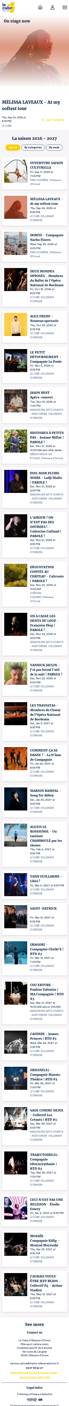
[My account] (52, 7)
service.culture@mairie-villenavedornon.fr (34, 1363)
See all (13, 147)
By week (54, 147)
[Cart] (64, 7)
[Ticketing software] (34, 1400)
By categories (33, 147)
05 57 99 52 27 (34, 1368)
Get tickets (55, 120)
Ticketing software (28, 1394)
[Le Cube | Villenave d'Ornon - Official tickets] (40, 7)
